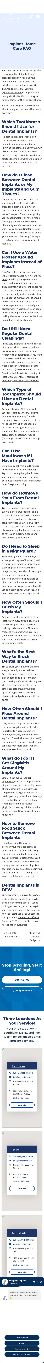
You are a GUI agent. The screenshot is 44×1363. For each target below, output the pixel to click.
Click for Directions (21, 1098)
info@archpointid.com (22, 1077)
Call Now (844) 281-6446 (23, 1073)
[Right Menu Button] (38, 16)
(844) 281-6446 (23, 990)
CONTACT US (22, 980)
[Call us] (31, 17)
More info (22, 1105)
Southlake (11, 1032)
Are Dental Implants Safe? (11, 934)
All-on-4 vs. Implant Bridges (34, 936)
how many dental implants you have (20, 380)
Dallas (23, 1032)
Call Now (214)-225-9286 (23, 1240)
